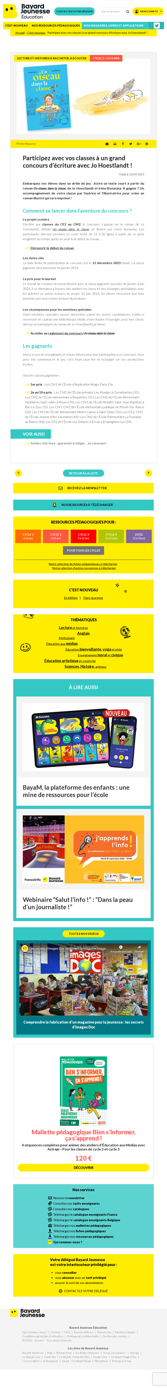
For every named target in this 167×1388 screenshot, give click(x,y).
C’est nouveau (16, 25)
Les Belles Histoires (87, 1352)
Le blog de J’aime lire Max (74, 1357)
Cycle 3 (83, 536)
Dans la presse (93, 598)
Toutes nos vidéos (84, 933)
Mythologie (67, 638)
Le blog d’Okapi (82, 1361)
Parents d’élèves (83, 1332)
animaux (86, 666)
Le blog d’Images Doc (124, 1357)
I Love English (30, 1361)
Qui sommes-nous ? (34, 1332)
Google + (139, 144)
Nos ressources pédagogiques (56, 25)
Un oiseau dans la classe (71, 229)
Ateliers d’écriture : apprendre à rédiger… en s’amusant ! (69, 443)
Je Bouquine (50, 1361)
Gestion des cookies (114, 1336)
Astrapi (134, 1352)
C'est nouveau (83, 590)
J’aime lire (50, 1357)
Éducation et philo (93, 649)
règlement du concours (65, 333)
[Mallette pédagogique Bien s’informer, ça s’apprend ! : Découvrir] (83, 1111)
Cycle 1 (28, 536)
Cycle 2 (55, 536)
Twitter (131, 144)
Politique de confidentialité (83, 1336)
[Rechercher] (127, 11)
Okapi (65, 1361)
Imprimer (115, 144)
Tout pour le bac (121, 1361)
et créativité (70, 660)
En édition (71, 598)
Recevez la (69, 1198)
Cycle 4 (111, 536)
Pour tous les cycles (83, 550)
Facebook (123, 144)
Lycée (139, 536)
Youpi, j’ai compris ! (114, 1352)
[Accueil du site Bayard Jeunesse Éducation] (26, 11)
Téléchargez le (85, 1214)
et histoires (73, 627)
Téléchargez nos (82, 1225)
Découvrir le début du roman (52, 248)
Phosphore (101, 1361)
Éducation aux (62, 643)
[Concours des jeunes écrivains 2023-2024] (18, 473)
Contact (56, 1332)
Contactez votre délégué (74, 11)
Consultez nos (76, 1203)
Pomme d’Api (63, 1352)
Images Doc (100, 1357)
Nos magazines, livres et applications (113, 25)
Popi (49, 1352)
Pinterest (147, 144)
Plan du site (104, 1332)
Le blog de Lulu (31, 1357)
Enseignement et (100, 655)
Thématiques (83, 620)
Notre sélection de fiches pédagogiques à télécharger (83, 564)
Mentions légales (125, 1332)
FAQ (67, 1332)
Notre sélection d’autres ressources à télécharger (84, 568)
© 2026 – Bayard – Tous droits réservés (47, 1340)
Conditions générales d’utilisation (42, 1336)
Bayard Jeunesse (32, 1352)
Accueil (20, 32)
